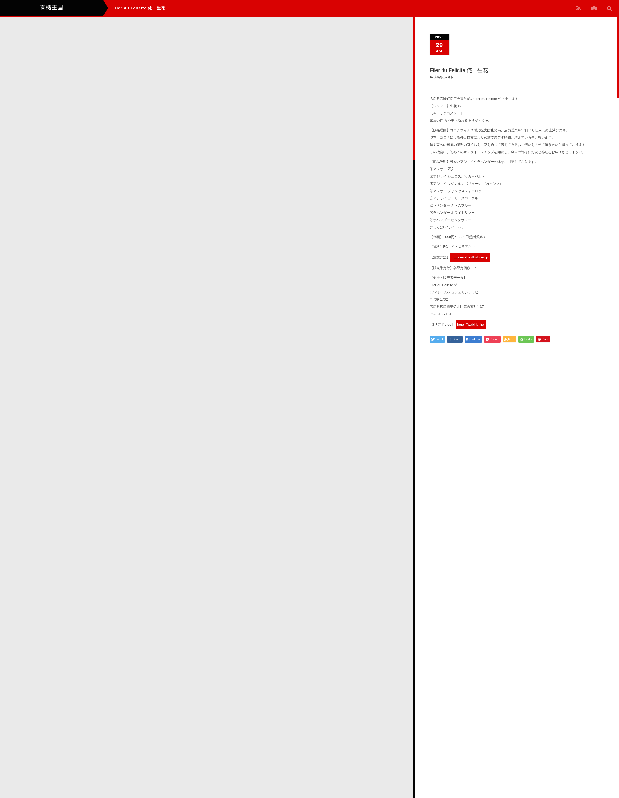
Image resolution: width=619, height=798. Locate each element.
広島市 (448, 77)
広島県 (438, 77)
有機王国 (40, 789)
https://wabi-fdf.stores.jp (470, 257)
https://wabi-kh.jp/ (470, 324)
